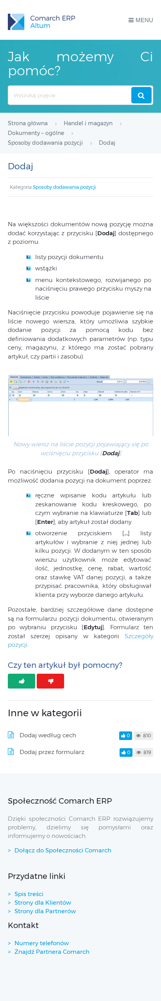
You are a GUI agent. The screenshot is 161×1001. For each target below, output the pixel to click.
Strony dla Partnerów (45, 911)
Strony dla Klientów (42, 902)
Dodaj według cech (48, 735)
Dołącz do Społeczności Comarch (62, 850)
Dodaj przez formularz (52, 752)
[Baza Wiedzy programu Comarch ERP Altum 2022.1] (41, 20)
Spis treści (28, 894)
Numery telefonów (41, 943)
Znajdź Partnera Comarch (51, 951)
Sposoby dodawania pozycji (64, 187)
